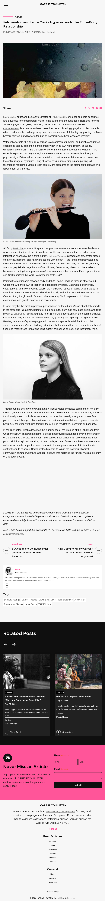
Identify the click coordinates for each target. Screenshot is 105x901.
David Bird (18, 248)
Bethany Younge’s (57, 256)
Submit (78, 785)
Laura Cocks (9, 117)
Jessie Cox (79, 600)
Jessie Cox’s (80, 289)
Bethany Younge (12, 600)
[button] (6, 4)
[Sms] (97, 108)
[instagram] (52, 829)
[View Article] (26, 695)
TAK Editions (44, 604)
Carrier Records (11, 128)
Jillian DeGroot (47, 32)
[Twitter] (89, 108)
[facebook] (49, 829)
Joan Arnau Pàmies (23, 314)
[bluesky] (56, 829)
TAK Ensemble (59, 117)
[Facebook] (85, 108)
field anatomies (65, 600)
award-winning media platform (60, 811)
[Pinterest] (93, 108)
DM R (62, 296)
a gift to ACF (62, 823)
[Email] (101, 108)
